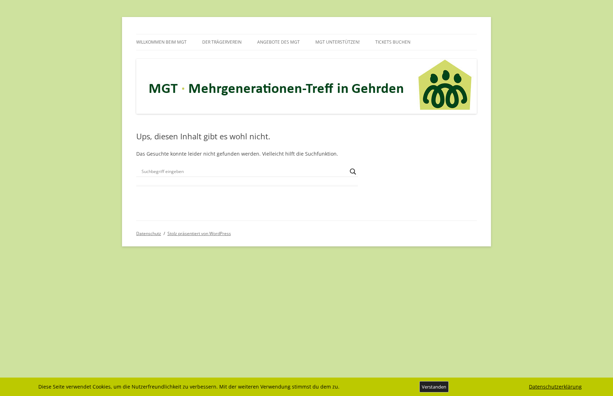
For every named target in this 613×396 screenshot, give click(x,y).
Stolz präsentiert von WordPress (199, 233)
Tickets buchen (392, 42)
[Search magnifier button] (353, 172)
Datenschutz (148, 233)
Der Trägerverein (222, 42)
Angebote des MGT (278, 42)
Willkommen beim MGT (161, 42)
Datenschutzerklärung (555, 386)
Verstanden (434, 387)
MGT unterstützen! (337, 42)
